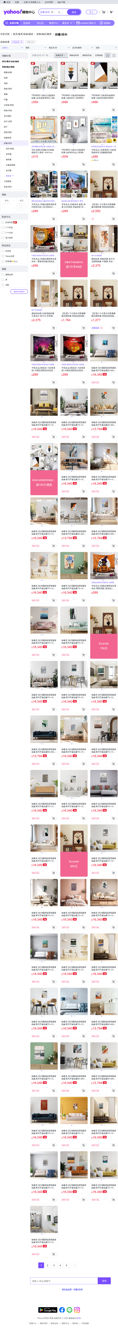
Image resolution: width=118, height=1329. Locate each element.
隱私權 (75, 1323)
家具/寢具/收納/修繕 (10, 61)
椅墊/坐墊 (8, 110)
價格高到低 (87, 55)
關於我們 (43, 1323)
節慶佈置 (7, 137)
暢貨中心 (53, 23)
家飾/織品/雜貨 (8, 66)
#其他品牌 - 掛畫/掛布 (72, 1289)
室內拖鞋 (7, 115)
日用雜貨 (7, 181)
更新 (78, 1318)
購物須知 (54, 1323)
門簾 (6, 99)
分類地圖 (85, 1323)
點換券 (26, 23)
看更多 (65, 23)
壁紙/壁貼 (8, 132)
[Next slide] (56, 75)
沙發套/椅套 (9, 105)
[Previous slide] (32, 75)
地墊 (6, 77)
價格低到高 (74, 55)
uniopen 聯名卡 (88, 23)
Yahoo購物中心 (19, 12)
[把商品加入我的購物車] (54, 110)
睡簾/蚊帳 (8, 72)
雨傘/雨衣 (8, 186)
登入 (91, 11)
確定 (21, 207)
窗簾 (6, 94)
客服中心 (33, 1323)
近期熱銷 (99, 55)
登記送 (40, 23)
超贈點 (107, 23)
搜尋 (104, 1280)
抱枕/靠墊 (8, 88)
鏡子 (6, 126)
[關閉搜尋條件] (52, 12)
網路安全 (65, 1323)
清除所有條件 (19, 291)
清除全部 (30, 42)
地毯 (6, 83)
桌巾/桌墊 (8, 121)
